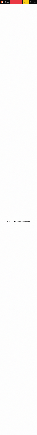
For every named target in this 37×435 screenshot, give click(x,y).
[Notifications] (35, 2)
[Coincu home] (5, 2)
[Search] (31, 2)
